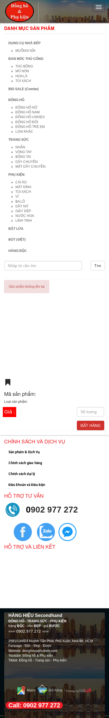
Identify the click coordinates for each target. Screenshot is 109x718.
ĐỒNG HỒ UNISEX (30, 117)
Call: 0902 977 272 (34, 705)
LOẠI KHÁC (24, 132)
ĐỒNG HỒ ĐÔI (26, 122)
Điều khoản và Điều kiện (26, 485)
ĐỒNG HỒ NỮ (26, 107)
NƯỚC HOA (24, 216)
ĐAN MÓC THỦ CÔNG (25, 59)
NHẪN (20, 147)
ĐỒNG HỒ (16, 100)
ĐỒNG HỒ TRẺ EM (30, 127)
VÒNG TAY (23, 152)
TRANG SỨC (18, 140)
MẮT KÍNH (23, 187)
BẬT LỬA (15, 229)
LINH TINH (23, 221)
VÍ (16, 196)
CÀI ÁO (21, 182)
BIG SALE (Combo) (23, 89)
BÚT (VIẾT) (17, 240)
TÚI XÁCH (23, 81)
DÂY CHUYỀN (26, 162)
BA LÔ (20, 202)
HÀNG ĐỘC (17, 251)
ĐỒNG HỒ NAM (27, 112)
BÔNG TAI (23, 157)
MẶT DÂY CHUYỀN (30, 167)
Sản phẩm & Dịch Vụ (24, 452)
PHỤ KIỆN (16, 175)
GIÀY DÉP (23, 211)
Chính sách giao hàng (25, 463)
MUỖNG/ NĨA (25, 51)
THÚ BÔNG (24, 66)
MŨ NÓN (22, 71)
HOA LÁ (21, 76)
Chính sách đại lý (21, 474)
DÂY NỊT (22, 206)
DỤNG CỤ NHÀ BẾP (24, 43)
